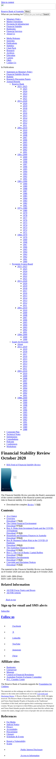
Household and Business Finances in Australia (26, 535)
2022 (25, 96)
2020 (25, 103)
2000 (25, 157)
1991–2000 (22, 154)
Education (11, 55)
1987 (25, 191)
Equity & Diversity (20, 342)
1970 (25, 237)
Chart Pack (11, 48)
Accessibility (12, 729)
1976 (25, 220)
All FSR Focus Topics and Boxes (21, 590)
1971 (25, 232)
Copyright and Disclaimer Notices (21, 562)
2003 (25, 147)
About (20, 344)
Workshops (11, 446)
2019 (25, 106)
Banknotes (11, 29)
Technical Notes (13, 434)
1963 (25, 254)
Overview (11, 518)
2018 (25, 108)
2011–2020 (22, 101)
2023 (25, 94)
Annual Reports (13, 81)
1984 (25, 198)
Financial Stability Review (18, 74)
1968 (25, 242)
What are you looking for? (12, 14)
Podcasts (10, 441)
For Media (11, 722)
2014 (25, 118)
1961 (25, 259)
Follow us (7, 617)
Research (10, 50)
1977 (25, 218)
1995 (25, 169)
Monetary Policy (14, 19)
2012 (25, 123)
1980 (25, 210)
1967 (25, 244)
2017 (25, 111)
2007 (25, 137)
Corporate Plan (13, 432)
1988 (25, 188)
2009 (25, 133)
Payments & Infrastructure (18, 24)
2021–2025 (22, 86)
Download (11, 521)
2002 (25, 150)
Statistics (10, 45)
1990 (25, 184)
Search (46, 14)
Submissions (12, 437)
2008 (25, 135)
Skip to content (7, 2)
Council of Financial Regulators (20, 674)
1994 (25, 171)
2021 (25, 98)
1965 (25, 249)
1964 (25, 252)
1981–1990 (22, 181)
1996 (25, 167)
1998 (25, 162)
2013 (25, 120)
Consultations (12, 439)
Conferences (12, 444)
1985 (25, 196)
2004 (25, 145)
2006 (25, 140)
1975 (25, 223)
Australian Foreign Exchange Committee (24, 677)
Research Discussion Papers (19, 79)
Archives (10, 53)
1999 (25, 159)
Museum (10, 672)
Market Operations (15, 21)
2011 (25, 125)
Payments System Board (22, 264)
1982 (25, 203)
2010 (25, 130)
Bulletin (10, 77)
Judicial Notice (13, 724)
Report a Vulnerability (16, 741)
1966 (25, 247)
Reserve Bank (18, 84)
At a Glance (12, 516)
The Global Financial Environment (21, 523)
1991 (25, 179)
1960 (25, 261)
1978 (25, 215)
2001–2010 (22, 128)
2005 (25, 142)
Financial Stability (14, 26)
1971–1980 (22, 208)
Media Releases (13, 38)
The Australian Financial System (20, 548)
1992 (25, 176)
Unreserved (11, 670)
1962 (25, 257)
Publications (12, 43)
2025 (25, 89)
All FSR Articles (14, 593)
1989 (25, 186)
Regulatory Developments (18, 557)
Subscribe (5, 611)
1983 (25, 201)
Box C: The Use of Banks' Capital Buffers (25, 552)
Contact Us (11, 62)
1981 (25, 205)
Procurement (12, 732)
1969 (25, 240)
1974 (25, 225)
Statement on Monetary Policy (19, 72)
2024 (25, 91)
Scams (9, 744)
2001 (25, 152)
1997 (25, 164)
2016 (25, 113)
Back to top (10, 600)
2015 (25, 115)
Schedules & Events (15, 736)
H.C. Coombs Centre (16, 679)
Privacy (10, 727)
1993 (25, 174)
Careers (10, 58)
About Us (11, 34)
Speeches (11, 41)
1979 (25, 213)
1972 (25, 230)
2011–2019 (22, 347)
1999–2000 (22, 334)
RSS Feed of (24, 465)
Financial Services (14, 31)
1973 (25, 227)
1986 (25, 193)
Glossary (10, 734)
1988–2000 (22, 398)
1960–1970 (22, 235)
